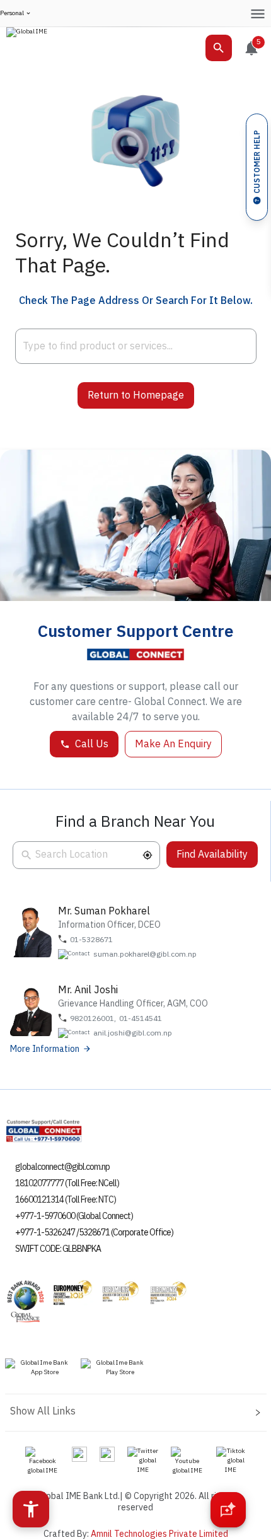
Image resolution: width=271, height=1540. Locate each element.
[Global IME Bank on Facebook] (42, 1460)
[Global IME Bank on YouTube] (187, 1460)
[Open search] (218, 48)
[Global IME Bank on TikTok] (231, 1460)
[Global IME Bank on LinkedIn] (107, 1454)
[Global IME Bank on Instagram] (79, 1454)
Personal (12, 13)
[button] (147, 855)
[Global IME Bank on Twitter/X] (142, 1460)
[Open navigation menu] (257, 13)
